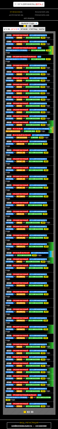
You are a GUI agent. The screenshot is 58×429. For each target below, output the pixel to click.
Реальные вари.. (42, 12)
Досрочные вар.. (16, 15)
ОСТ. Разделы (29, 18)
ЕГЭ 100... (11, 29)
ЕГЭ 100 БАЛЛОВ (16, 12)
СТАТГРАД (33, 29)
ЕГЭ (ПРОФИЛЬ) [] (30, 4)
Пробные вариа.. (42, 15)
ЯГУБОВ (24, 29)
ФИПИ (41, 29)
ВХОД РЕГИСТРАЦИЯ (29, 423)
